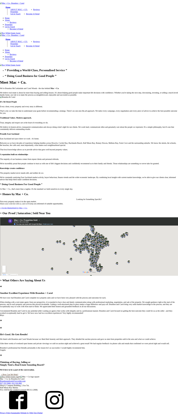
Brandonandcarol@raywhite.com (12, 381)
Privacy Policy (5, 413)
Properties (14, 12)
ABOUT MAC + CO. (19, 9)
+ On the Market (7, 206)
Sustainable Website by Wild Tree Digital (27, 413)
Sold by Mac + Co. (23, 206)
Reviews (36, 9)
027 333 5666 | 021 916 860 (11, 383)
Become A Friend (32, 14)
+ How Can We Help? (9, 374)
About (7, 20)
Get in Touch (15, 14)
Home (8, 7)
